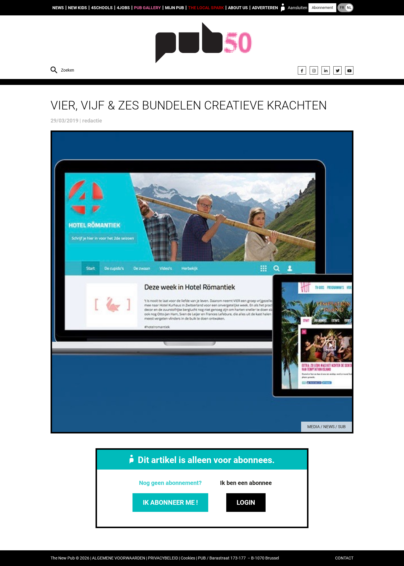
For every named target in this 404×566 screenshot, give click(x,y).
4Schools (102, 8)
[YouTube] (349, 70)
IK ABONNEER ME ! (170, 502)
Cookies (188, 558)
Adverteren (265, 8)
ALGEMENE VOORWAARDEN (118, 558)
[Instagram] (314, 70)
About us (238, 8)
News (58, 8)
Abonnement (322, 7)
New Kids (77, 8)
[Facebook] (302, 70)
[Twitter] (337, 70)
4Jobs (123, 8)
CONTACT (344, 558)
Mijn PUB (174, 8)
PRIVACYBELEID (163, 558)
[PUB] (204, 48)
